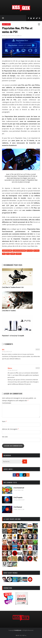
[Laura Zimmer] (19, 544)
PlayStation (7, 250)
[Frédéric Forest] (9, 539)
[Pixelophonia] (35, 555)
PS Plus (29, 250)
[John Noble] (35, 539)
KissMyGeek (17, 630)
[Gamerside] (9, 581)
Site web (5, 437)
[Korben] (9, 544)
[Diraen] (19, 533)
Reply (37, 349)
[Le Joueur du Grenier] (25, 544)
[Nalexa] (4, 555)
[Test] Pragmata (17, 497)
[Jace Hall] (25, 539)
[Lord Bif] (4, 550)
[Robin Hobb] (4, 561)
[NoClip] (14, 555)
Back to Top (20, 635)
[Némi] (9, 555)
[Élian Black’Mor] (25, 533)
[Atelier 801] (19, 528)
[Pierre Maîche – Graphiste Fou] (4, 581)
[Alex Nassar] (9, 528)
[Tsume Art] (4, 566)
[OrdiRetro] (25, 581)
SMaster (19, 35)
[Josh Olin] (4, 544)
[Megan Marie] (25, 550)
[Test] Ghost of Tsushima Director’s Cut (13, 287)
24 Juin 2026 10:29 (18, 500)
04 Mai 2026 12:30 (18, 509)
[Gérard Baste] (19, 539)
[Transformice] (35, 561)
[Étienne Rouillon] (30, 533)
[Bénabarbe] (25, 528)
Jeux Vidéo (6, 24)
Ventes (18, 253)
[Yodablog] (14, 566)
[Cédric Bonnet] (4, 533)
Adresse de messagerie (10, 429)
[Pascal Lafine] (25, 555)
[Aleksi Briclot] (4, 528)
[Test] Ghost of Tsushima (9, 310)
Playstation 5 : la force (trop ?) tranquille (13, 335)
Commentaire (6, 403)
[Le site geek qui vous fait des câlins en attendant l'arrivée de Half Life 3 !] (21, 11)
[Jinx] (30, 539)
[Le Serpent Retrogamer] (19, 581)
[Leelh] (30, 544)
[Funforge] (14, 539)
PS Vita (36, 250)
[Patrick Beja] (30, 555)
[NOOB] (19, 555)
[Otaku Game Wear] (30, 581)
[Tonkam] (30, 561)
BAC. (3, 349)
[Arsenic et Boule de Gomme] (14, 528)
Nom (4, 421)
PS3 (4, 253)
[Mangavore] (14, 550)
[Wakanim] (9, 566)
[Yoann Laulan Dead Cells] (14, 544)
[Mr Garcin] (35, 550)
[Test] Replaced (17, 507)
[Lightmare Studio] (35, 544)
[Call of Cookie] (30, 528)
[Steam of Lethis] (19, 561)
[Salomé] (9, 561)
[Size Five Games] (14, 561)
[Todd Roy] (25, 561)
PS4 (8, 253)
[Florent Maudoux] (35, 533)
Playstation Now (19, 250)
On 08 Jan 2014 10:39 (8, 35)
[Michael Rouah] (30, 550)
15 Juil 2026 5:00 (18, 490)
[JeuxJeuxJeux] (14, 581)
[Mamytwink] (9, 550)
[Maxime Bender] (19, 550)
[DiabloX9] (14, 533)
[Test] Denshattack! (18, 488)
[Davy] (9, 533)
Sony (12, 253)
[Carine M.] (35, 528)
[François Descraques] (4, 539)
